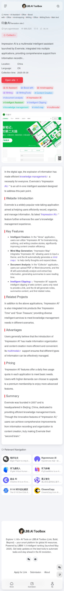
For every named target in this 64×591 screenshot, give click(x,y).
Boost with (28, 87)
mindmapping (18, 17)
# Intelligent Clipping (36, 102)
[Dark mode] (60, 574)
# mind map (37, 107)
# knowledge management (15, 107)
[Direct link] (29, 459)
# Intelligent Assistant (13, 102)
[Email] (35, 559)
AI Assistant (15, 14)
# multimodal (53, 107)
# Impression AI (34, 97)
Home (6, 14)
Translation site (16, 23)
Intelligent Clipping (20, 281)
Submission (35, 572)
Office (24, 14)
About (47, 572)
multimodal (13, 350)
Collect (10, 35)
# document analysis (13, 97)
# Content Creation (44, 92)
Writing (29, 17)
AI (5, 186)
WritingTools (45, 17)
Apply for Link (20, 572)
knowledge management (33, 176)
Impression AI (48, 214)
